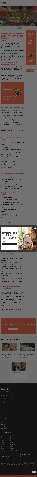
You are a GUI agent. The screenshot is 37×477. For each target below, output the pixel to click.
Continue (10, 244)
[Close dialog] (35, 228)
